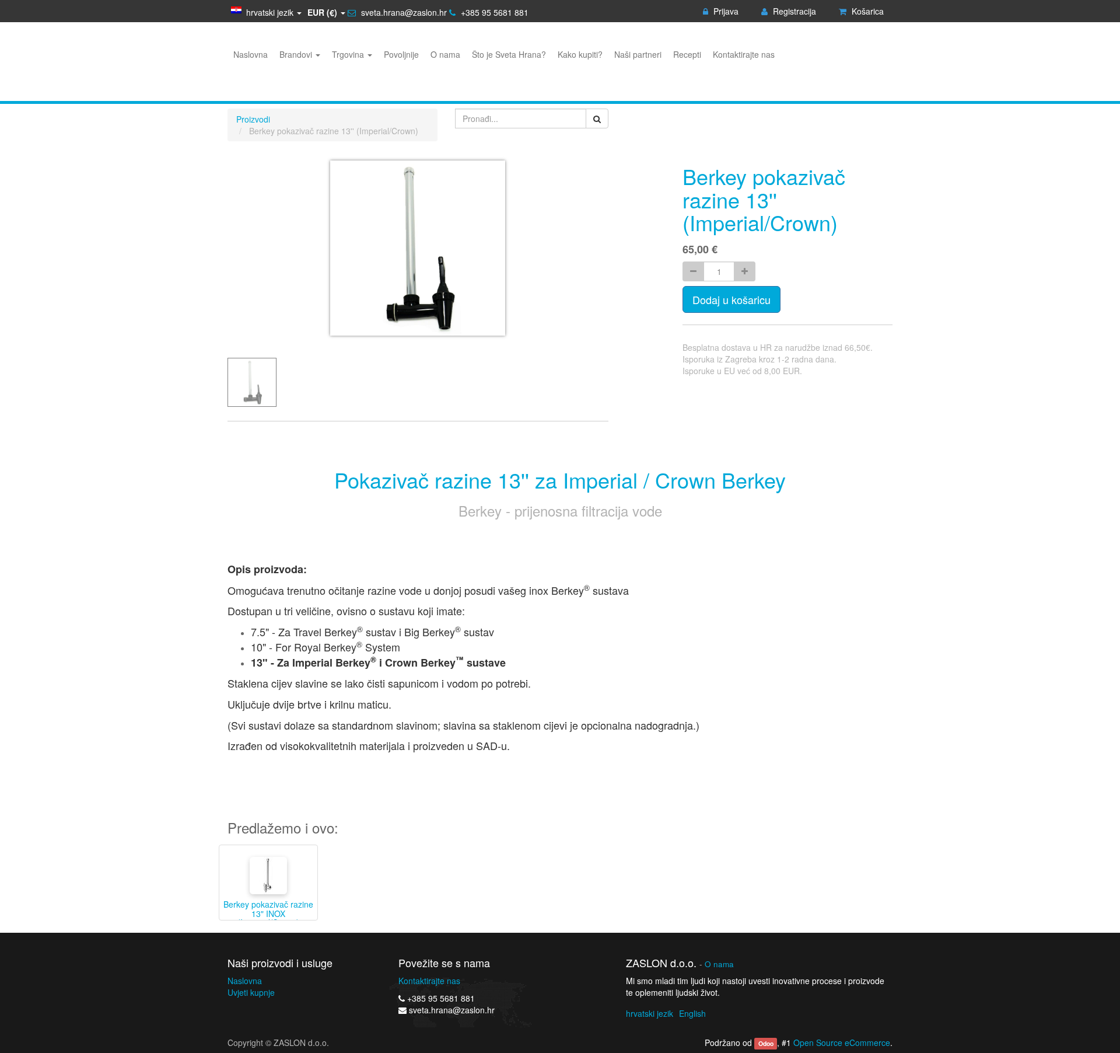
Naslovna (245, 980)
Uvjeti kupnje (251, 992)
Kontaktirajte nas (429, 980)
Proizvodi (253, 119)
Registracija (793, 11)
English (692, 1013)
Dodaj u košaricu (731, 299)
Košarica (866, 11)
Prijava (724, 11)
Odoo (766, 1043)
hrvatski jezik (649, 1013)
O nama (719, 964)
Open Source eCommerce (841, 1042)
